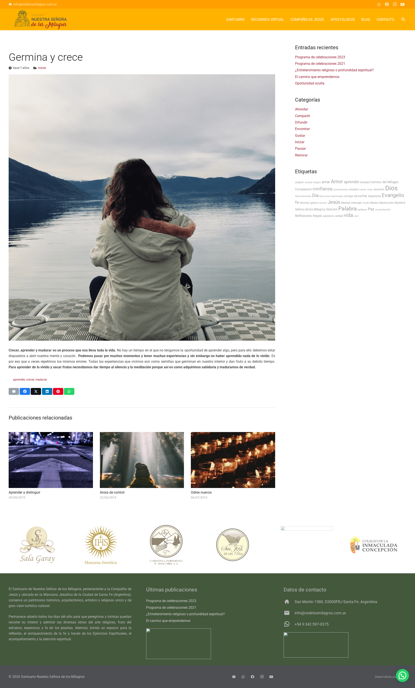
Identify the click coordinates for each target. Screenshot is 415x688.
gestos (314, 202)
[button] (403, 19)
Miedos (374, 202)
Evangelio (393, 195)
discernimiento (303, 196)
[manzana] (108, 544)
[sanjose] (240, 544)
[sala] (42, 544)
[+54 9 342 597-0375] (289, 624)
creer (370, 189)
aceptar (299, 182)
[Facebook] (387, 4)
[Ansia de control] (142, 460)
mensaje (356, 202)
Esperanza (374, 196)
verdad (339, 216)
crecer (30, 379)
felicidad (305, 202)
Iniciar (42, 68)
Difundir (301, 122)
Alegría (317, 182)
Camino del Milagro (384, 182)
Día (315, 195)
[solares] (307, 544)
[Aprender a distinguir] (51, 460)
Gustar (300, 135)
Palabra (347, 208)
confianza (322, 188)
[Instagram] (395, 4)
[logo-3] (40, 19)
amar (326, 182)
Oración (331, 209)
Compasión (303, 189)
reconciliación (382, 209)
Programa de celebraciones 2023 (320, 57)
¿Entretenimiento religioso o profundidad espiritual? (334, 70)
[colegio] (373, 545)
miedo (365, 203)
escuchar (360, 196)
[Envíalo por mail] (14, 391)
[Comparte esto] (25, 391)
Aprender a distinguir (24, 492)
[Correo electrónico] (234, 676)
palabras (362, 209)
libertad (345, 202)
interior (323, 203)
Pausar (300, 148)
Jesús (334, 202)
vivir (356, 216)
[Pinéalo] (58, 391)
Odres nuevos (201, 492)
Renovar (301, 155)
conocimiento (340, 189)
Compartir (302, 116)
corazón (353, 189)
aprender (19, 379)
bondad (364, 182)
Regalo (317, 216)
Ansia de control (112, 492)
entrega (348, 196)
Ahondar (301, 109)
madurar (41, 379)
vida (348, 215)
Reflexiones (303, 216)
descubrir (379, 189)
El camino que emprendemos (317, 77)
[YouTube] (402, 4)
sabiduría (328, 216)
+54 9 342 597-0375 (312, 624)
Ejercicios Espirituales (331, 196)
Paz (371, 209)
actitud (308, 182)
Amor (337, 181)
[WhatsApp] (379, 4)
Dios (391, 188)
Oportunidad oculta (309, 83)
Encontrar (302, 129)
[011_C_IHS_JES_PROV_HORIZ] (345, 645)
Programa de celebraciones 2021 (320, 64)
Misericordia (386, 202)
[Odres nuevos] (233, 460)
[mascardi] (174, 544)
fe (297, 202)
